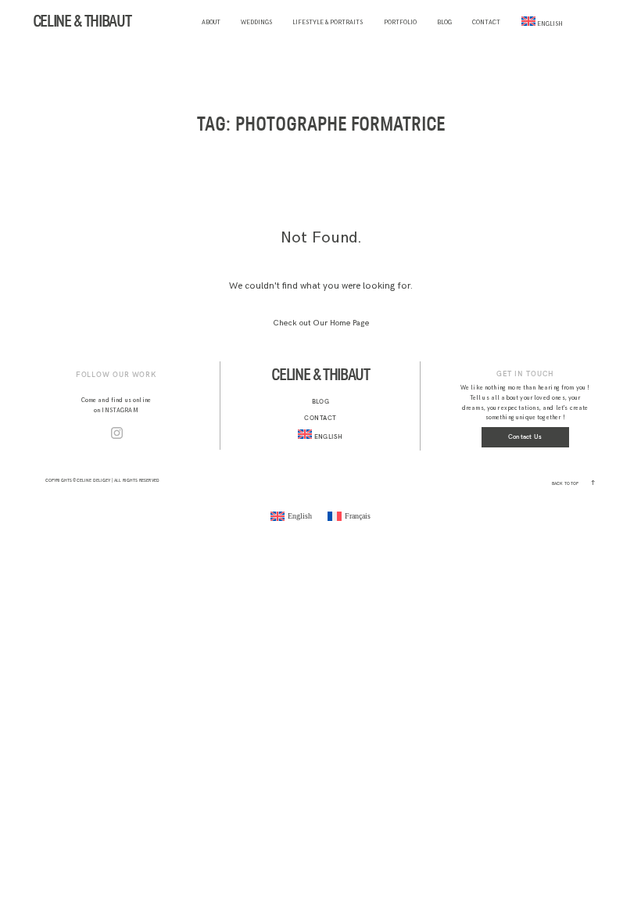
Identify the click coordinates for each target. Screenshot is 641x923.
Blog (444, 23)
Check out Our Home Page (321, 323)
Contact (486, 23)
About (211, 23)
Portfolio (400, 23)
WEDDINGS (256, 23)
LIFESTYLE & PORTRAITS (327, 23)
